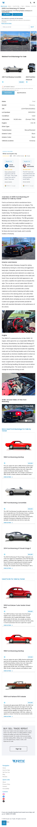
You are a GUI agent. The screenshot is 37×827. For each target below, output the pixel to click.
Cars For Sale (16, 6)
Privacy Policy (5, 821)
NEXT (32, 27)
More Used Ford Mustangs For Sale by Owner (16, 430)
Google (13, 185)
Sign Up (18, 749)
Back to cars (4, 6)
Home (9, 6)
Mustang (28, 6)
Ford (22, 6)
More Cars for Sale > (6, 23)
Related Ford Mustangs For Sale (14, 56)
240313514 (33, 6)
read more (8, 182)
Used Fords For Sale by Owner (13, 579)
